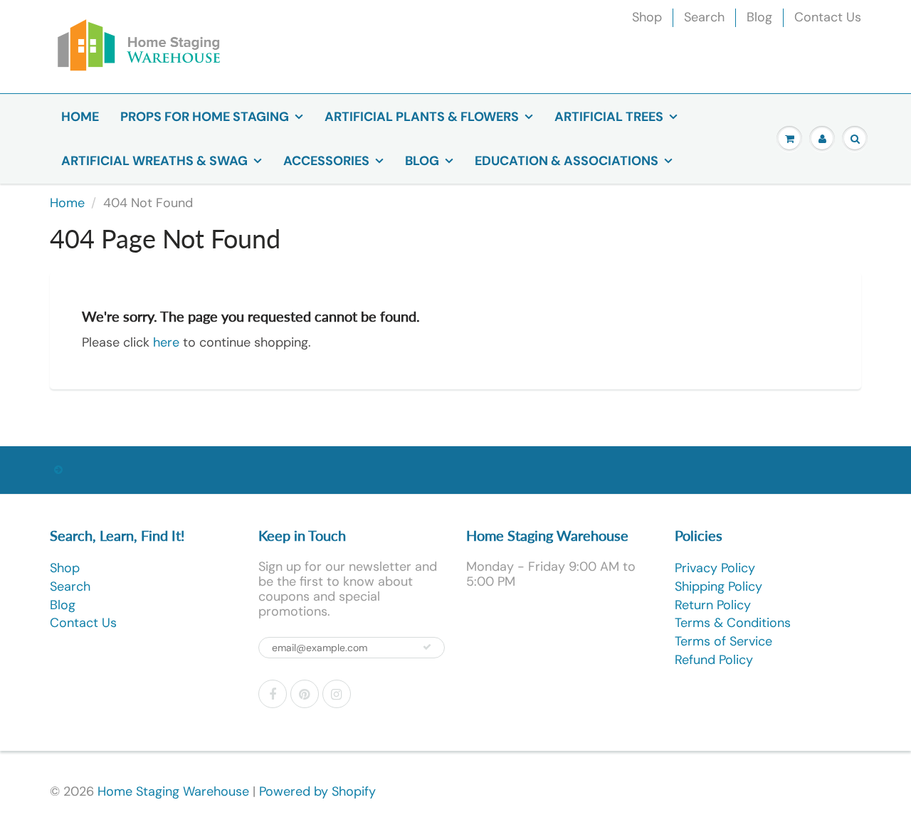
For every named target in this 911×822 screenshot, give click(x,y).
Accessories (326, 160)
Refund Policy (714, 659)
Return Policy (713, 604)
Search (704, 17)
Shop (647, 17)
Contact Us (827, 17)
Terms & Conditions (733, 622)
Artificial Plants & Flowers (422, 116)
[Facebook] (272, 694)
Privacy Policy (715, 567)
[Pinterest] (304, 694)
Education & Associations (566, 160)
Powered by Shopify (317, 791)
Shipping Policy (718, 586)
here (166, 342)
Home (80, 116)
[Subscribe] (427, 647)
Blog (759, 17)
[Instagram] (336, 694)
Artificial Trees (608, 116)
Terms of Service (723, 641)
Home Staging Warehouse (173, 791)
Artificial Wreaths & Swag (154, 160)
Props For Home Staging (204, 116)
